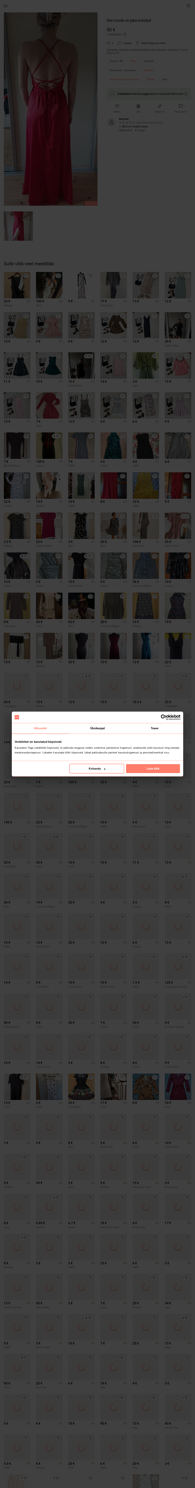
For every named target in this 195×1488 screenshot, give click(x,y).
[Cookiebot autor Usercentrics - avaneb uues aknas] (163, 717)
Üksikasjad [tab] (97, 728)
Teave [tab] (155, 728)
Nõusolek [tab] (40, 728)
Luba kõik (152, 768)
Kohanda (95, 768)
